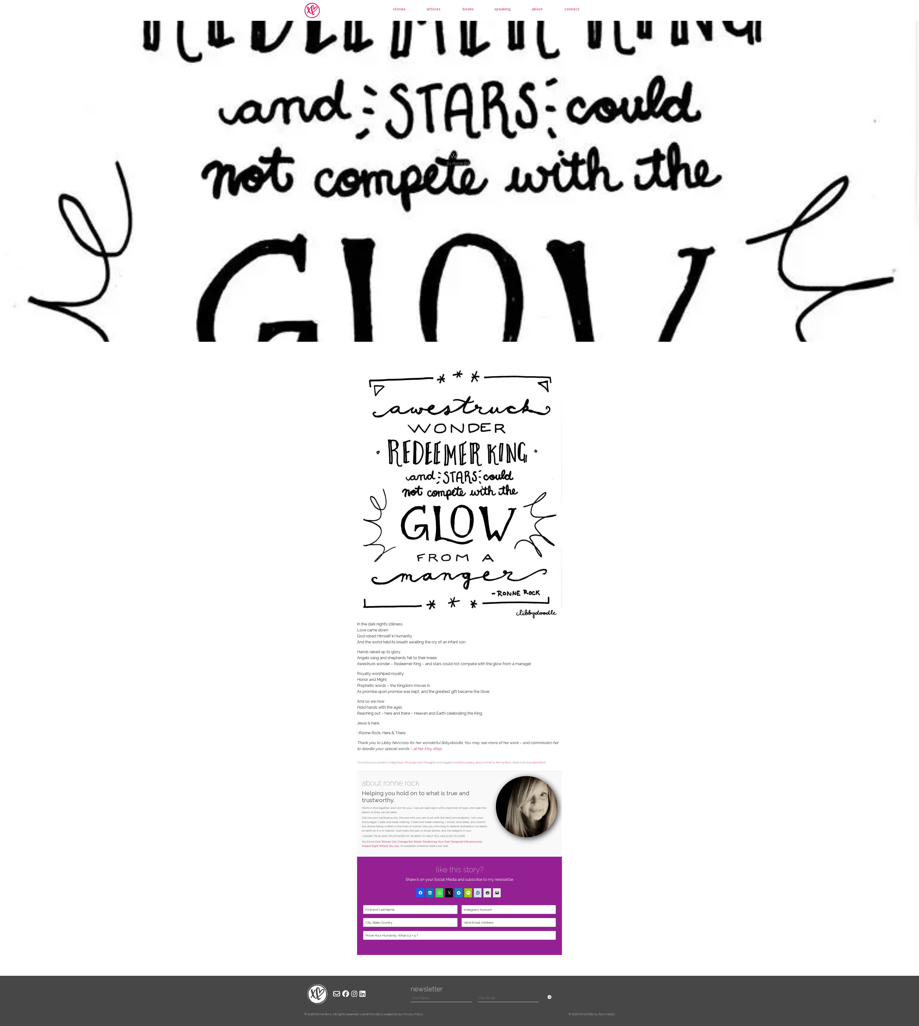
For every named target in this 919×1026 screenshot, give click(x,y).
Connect (572, 9)
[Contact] (336, 994)
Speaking (502, 9)
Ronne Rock (503, 762)
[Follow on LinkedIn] (362, 994)
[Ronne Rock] (317, 10)
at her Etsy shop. (428, 748)
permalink (539, 762)
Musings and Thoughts (420, 762)
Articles (434, 9)
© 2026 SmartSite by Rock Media (592, 1014)
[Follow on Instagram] (354, 994)
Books (468, 9)
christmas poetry (464, 762)
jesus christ (483, 762)
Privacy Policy (413, 1014)
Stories (399, 9)
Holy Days (396, 762)
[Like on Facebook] (345, 994)
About (537, 9)
